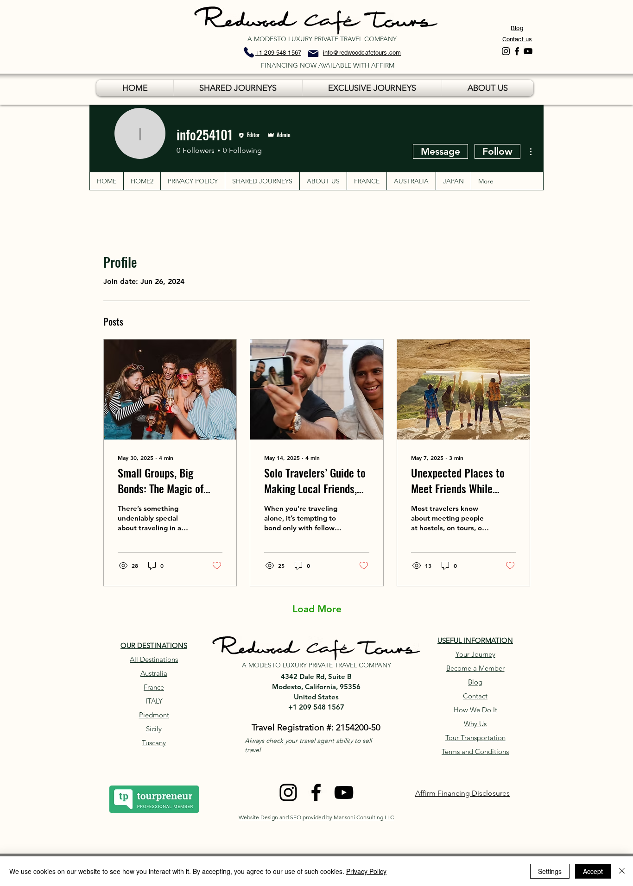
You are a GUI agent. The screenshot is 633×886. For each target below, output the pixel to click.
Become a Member (475, 668)
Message (440, 151)
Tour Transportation (475, 737)
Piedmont (154, 714)
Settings (550, 871)
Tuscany (154, 742)
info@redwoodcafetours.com (362, 52)
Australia (153, 673)
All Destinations (154, 659)
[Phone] (248, 52)
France (154, 687)
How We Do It (475, 709)
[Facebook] (517, 51)
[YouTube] (528, 51)
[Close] (621, 871)
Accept (593, 871)
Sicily (154, 728)
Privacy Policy (366, 871)
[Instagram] (505, 51)
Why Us (475, 723)
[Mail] (313, 53)
